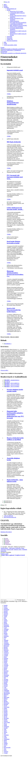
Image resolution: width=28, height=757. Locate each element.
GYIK (5, 43)
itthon (5, 4)
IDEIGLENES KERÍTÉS (16, 26)
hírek (5, 42)
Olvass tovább (4, 370)
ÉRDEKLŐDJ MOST (6, 532)
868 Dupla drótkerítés (14, 142)
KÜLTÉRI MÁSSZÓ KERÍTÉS (18, 22)
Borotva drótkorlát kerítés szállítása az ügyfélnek (15, 438)
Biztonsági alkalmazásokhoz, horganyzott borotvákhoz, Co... (15, 273)
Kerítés (8, 10)
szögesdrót (9, 36)
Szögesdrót (9, 38)
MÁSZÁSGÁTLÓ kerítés (16, 11)
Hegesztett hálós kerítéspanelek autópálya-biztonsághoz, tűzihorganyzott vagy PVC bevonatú (15, 414)
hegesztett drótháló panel (15, 70)
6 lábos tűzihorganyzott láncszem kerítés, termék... (15, 208)
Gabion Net (10, 39)
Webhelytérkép (4, 548)
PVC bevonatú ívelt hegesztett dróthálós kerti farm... (15, 177)
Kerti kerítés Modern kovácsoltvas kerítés (13, 242)
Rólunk (5, 6)
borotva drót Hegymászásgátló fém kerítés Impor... (14, 309)
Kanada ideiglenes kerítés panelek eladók (15, 390)
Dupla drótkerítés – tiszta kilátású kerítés (15, 480)
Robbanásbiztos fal (11, 8)
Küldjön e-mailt (4, 553)
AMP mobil (12, 548)
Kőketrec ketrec (18, 549)
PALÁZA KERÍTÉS (12, 40)
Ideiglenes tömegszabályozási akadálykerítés (13, 102)
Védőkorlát (18, 548)
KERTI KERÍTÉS (14, 21)
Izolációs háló (9, 549)
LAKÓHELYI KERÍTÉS (16, 24)
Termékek (6, 7)
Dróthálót (24, 549)
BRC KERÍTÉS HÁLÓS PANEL (18, 25)
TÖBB (9, 94)
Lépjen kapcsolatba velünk (10, 45)
